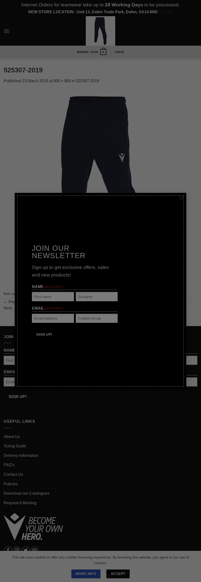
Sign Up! (44, 330)
